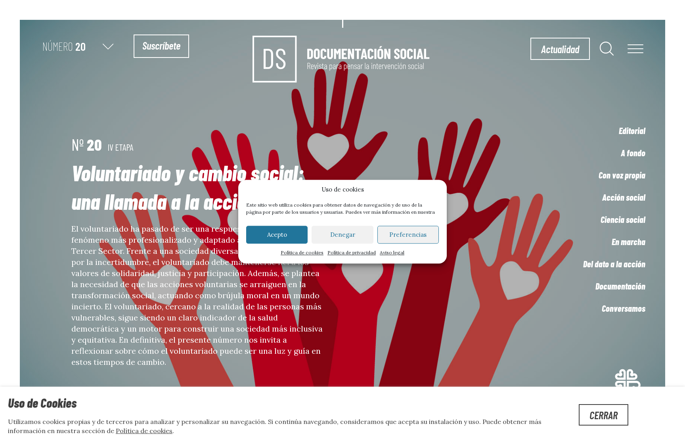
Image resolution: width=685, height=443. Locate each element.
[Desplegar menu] (635, 49)
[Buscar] (607, 49)
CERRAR (603, 414)
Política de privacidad (351, 253)
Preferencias (408, 234)
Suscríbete (161, 45)
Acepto (277, 234)
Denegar (342, 234)
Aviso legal (392, 253)
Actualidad (560, 48)
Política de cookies (302, 253)
